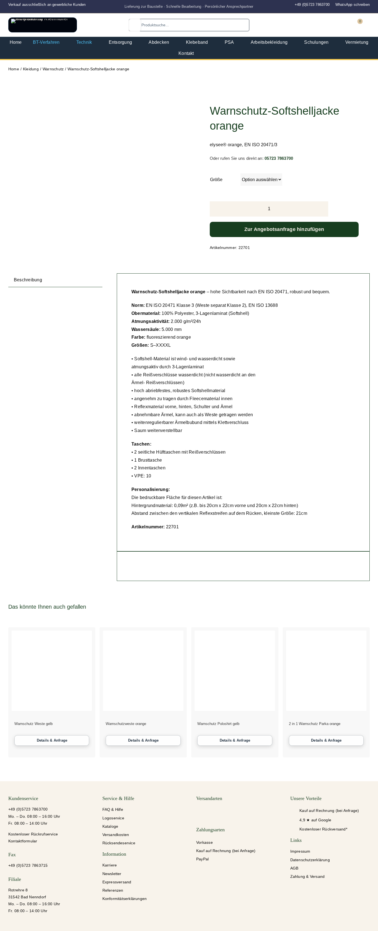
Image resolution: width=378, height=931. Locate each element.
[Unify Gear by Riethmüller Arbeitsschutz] (42, 25)
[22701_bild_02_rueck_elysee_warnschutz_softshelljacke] (45, 109)
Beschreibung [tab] (28, 279)
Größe (216, 179)
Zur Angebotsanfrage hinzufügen (284, 229)
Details (51, 740)
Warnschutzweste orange (126, 724)
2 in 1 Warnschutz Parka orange (314, 724)
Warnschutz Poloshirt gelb (218, 724)
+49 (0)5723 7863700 (312, 5)
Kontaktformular (22, 841)
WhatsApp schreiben (352, 5)
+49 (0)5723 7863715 (28, 865)
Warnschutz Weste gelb (33, 724)
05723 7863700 (279, 158)
